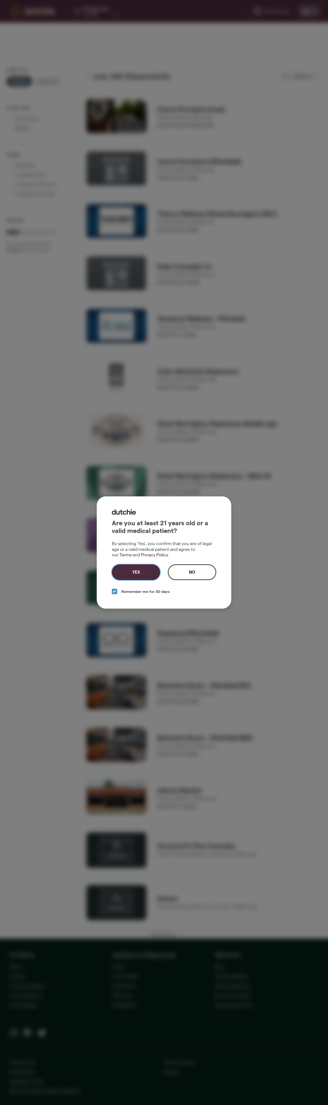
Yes (136, 572)
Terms (125, 554)
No (192, 572)
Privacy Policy (154, 554)
